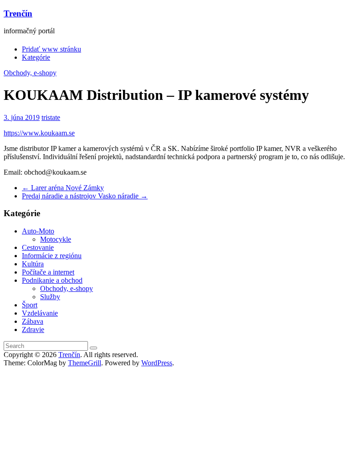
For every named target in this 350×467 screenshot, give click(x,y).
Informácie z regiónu (52, 255)
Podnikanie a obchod (52, 280)
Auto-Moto (38, 231)
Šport (29, 305)
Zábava (32, 321)
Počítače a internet (48, 272)
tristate (50, 117)
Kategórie (36, 57)
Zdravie (33, 329)
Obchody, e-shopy (30, 73)
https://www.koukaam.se (39, 133)
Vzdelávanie (40, 313)
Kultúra (33, 264)
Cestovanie (38, 247)
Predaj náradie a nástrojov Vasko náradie (85, 196)
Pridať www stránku (51, 49)
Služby (50, 297)
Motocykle (55, 239)
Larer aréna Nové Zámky (63, 188)
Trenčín (18, 13)
